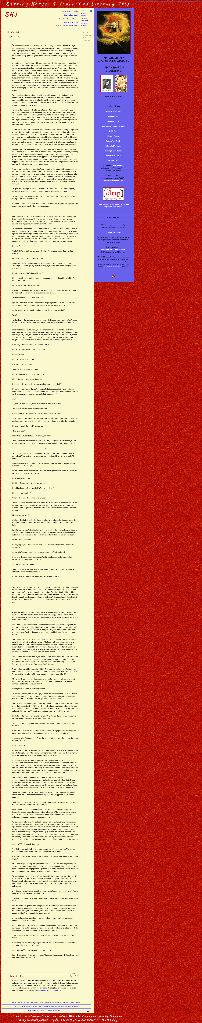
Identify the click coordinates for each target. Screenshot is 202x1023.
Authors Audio (113, 116)
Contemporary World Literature (113, 126)
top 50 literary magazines (113, 180)
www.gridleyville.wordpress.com (49, 990)
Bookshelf (84, 21)
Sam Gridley (15, 37)
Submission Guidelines (112, 267)
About (83, 13)
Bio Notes (84, 18)
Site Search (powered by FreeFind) (25, 1006)
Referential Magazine (113, 146)
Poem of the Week (113, 141)
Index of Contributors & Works (68, 19)
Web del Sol (112, 161)
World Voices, (118, 166)
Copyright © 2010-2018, (44, 1010)
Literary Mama (113, 136)
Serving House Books (70, 25)
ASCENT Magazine (113, 111)
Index (72, 1002)
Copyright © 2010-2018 (113, 232)
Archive (83, 16)
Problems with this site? (46, 1006)
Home (83, 11)
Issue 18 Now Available (70, 11)
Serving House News (71, 22)
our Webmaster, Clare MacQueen (113, 249)
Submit (83, 25)
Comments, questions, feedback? (67, 1006)
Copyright (65, 1002)
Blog (41, 1002)
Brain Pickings (113, 121)
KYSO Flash (113, 131)
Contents (84, 23)
